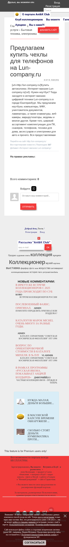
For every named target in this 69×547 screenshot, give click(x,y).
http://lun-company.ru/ (36, 141)
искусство (44, 268)
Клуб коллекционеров (29, 19)
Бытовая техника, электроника (23, 32)
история (34, 271)
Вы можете (53, 19)
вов (36, 268)
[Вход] (33, 188)
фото (31, 268)
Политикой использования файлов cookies (39, 534)
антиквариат (57, 268)
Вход (57, 2)
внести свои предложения (41, 484)
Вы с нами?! (36, 25)
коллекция (41, 254)
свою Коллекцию (28, 472)
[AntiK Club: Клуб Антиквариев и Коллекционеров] (17, 14)
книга (27, 255)
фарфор (25, 268)
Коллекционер (27, 261)
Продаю (12, 255)
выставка (13, 267)
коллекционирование (20, 272)
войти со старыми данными (24, 522)
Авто (40, 272)
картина (56, 263)
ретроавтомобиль (50, 272)
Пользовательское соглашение (21, 524)
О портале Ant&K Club (36, 14)
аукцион (57, 255)
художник (21, 255)
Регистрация (53, 6)
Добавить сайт (48, 29)
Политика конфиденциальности (48, 524)
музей (49, 263)
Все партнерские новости (22, 144)
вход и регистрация (46, 517)
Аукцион (20, 25)
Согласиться (34, 542)
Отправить (28, 206)
